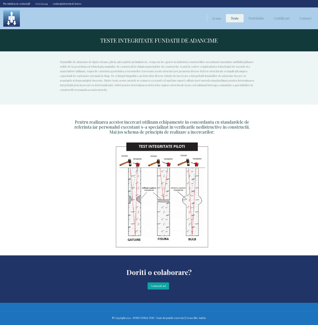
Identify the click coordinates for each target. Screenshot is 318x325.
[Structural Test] (11, 18)
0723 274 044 (41, 3)
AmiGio (202, 318)
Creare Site (191, 318)
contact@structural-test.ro (67, 3)
